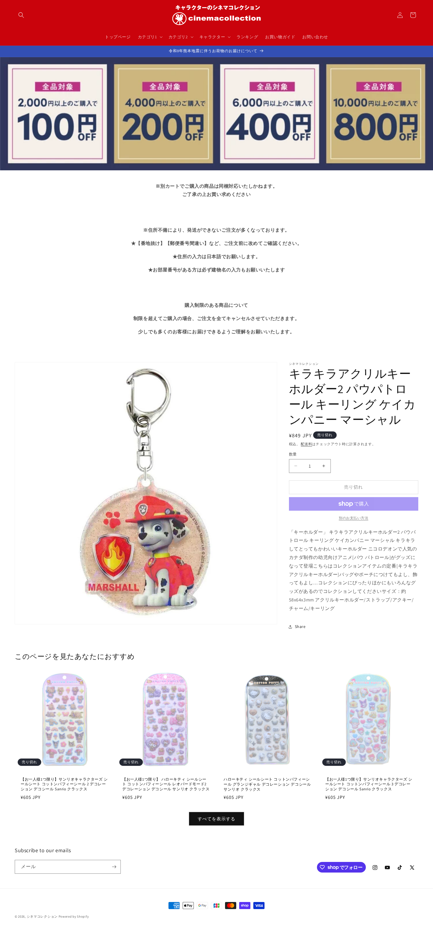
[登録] (114, 867)
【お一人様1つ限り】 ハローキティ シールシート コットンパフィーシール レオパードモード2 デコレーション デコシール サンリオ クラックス (165, 784)
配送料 (306, 444)
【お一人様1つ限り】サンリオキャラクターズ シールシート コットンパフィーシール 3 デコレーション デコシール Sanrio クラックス (368, 784)
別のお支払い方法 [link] (353, 518)
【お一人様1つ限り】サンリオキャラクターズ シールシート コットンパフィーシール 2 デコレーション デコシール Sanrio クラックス (64, 784)
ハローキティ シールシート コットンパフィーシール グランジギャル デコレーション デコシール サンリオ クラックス (267, 784)
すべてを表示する (216, 819)
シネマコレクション (42, 916)
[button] (21, 15)
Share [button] (300, 626)
